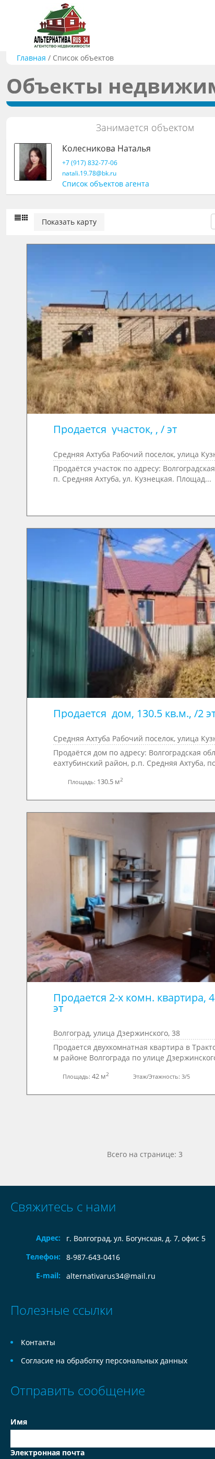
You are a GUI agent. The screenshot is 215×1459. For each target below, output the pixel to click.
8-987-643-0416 (93, 1257)
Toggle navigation (19, 26)
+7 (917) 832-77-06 (89, 162)
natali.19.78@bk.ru (89, 173)
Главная (31, 58)
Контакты (38, 1342)
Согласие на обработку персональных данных (104, 1360)
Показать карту (69, 222)
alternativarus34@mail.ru (111, 1276)
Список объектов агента (105, 184)
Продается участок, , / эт (115, 429)
